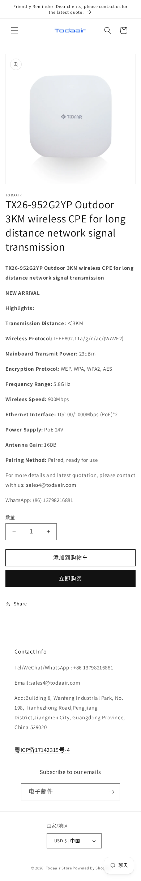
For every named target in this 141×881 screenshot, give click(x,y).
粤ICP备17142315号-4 (42, 750)
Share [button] (20, 603)
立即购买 (70, 578)
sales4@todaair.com (51, 484)
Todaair (53, 868)
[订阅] (112, 791)
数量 (10, 517)
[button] (14, 30)
